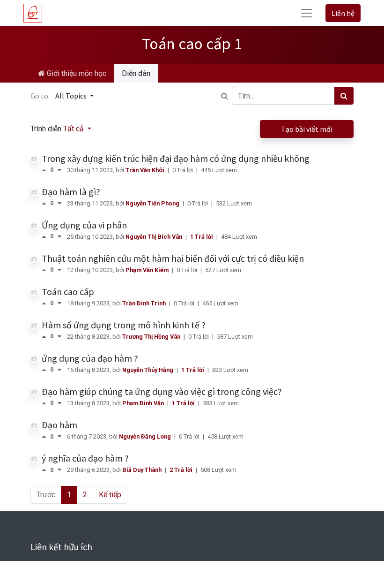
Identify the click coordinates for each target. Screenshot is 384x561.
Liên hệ (343, 13)
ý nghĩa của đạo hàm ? (85, 458)
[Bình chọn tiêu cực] (59, 170)
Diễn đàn (136, 73)
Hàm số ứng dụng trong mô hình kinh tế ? (124, 325)
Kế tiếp (110, 494)
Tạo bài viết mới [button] (306, 129)
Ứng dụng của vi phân (84, 225)
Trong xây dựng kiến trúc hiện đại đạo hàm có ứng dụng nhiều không (176, 158)
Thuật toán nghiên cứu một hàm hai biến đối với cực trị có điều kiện (173, 258)
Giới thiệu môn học (75, 73)
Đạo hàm (59, 425)
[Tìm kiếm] (344, 96)
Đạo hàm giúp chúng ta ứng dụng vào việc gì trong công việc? (162, 391)
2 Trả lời (182, 469)
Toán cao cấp (68, 291)
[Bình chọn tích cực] (46, 170)
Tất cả (74, 128)
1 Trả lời (202, 236)
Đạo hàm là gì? (71, 191)
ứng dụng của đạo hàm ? (90, 358)
